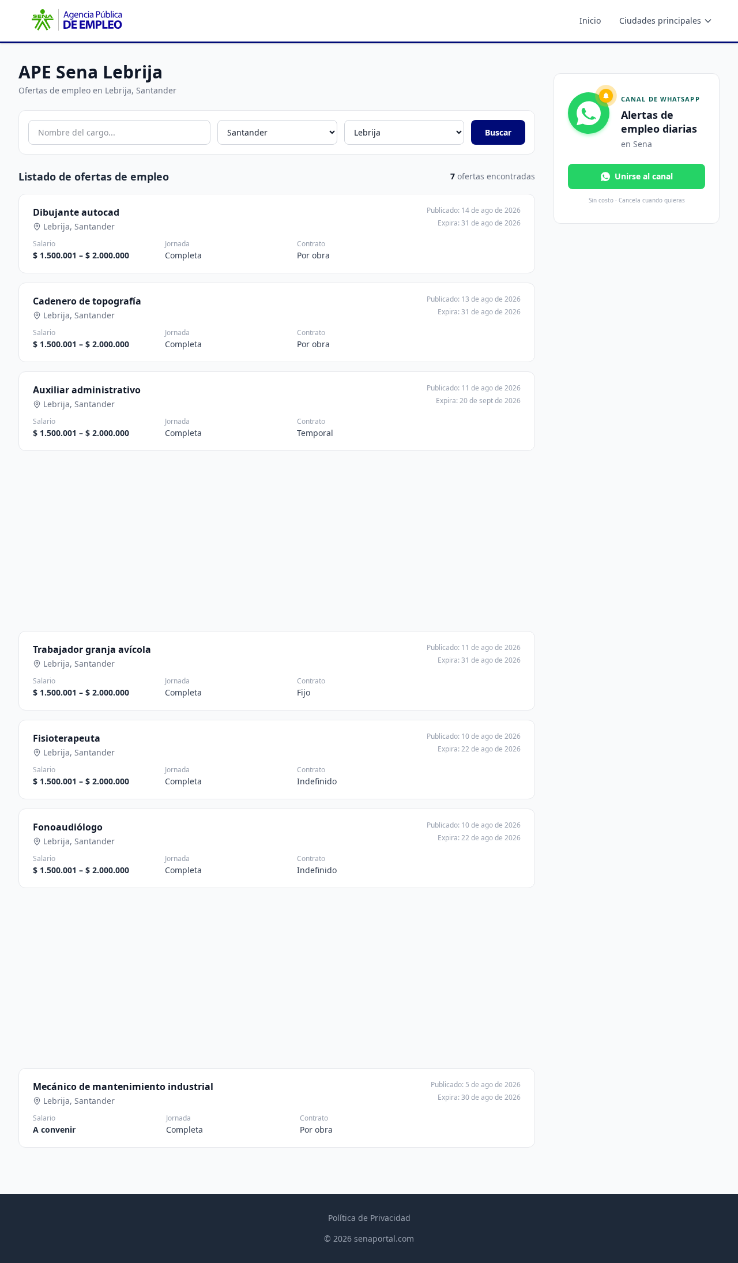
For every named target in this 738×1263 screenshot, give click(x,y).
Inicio (590, 20)
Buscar (498, 132)
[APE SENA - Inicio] (75, 21)
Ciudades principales (660, 20)
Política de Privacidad (369, 1217)
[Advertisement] (312, 541)
